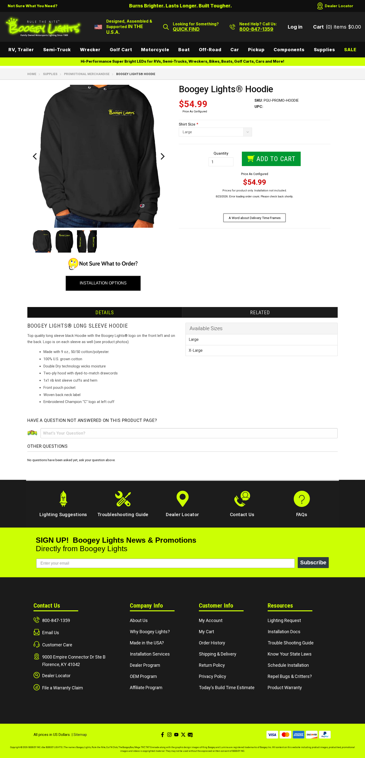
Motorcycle (155, 49)
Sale (350, 49)
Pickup (256, 49)
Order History (212, 642)
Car (234, 49)
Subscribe (313, 562)
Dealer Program (145, 665)
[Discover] (312, 735)
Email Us (50, 632)
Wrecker (90, 49)
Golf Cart (121, 49)
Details (104, 312)
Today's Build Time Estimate (227, 687)
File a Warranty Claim (62, 687)
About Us (139, 620)
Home (31, 74)
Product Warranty (285, 687)
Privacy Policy (212, 676)
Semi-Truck (57, 49)
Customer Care (57, 644)
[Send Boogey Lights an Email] (190, 734)
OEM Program (143, 676)
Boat (184, 49)
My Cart (206, 631)
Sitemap (80, 734)
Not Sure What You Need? (32, 6)
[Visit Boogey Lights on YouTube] (176, 734)
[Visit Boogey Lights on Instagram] (169, 734)
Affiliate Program (146, 687)
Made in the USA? (147, 642)
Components (289, 49)
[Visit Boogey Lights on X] (183, 734)
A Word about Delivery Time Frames (255, 218)
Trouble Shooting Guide (291, 642)
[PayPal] (325, 735)
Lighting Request (284, 620)
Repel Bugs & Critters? (290, 676)
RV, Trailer (21, 49)
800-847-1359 (56, 620)
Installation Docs (284, 631)
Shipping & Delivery (217, 654)
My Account (210, 620)
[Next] (162, 156)
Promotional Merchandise (87, 74)
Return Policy (212, 665)
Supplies (324, 49)
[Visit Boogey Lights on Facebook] (162, 734)
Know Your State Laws (290, 654)
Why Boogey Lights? (150, 631)
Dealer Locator (339, 5)
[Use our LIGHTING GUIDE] (103, 269)
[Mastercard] (285, 735)
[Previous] (35, 156)
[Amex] (298, 735)
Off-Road (210, 49)
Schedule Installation (288, 665)
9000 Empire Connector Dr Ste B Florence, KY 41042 (74, 660)
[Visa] (272, 735)
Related (260, 312)
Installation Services (150, 654)
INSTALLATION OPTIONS (103, 283)
